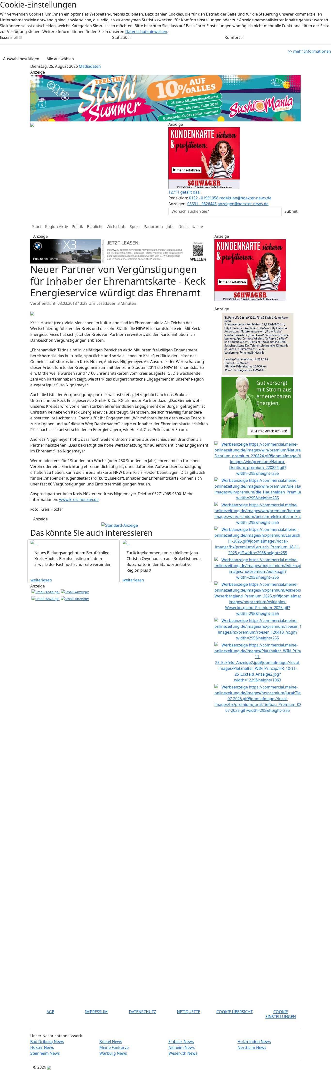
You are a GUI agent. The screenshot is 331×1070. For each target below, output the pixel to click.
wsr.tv (197, 226)
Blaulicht (95, 226)
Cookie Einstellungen (280, 1014)
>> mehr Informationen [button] (309, 51)
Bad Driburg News (47, 1041)
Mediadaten (90, 66)
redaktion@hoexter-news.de (245, 198)
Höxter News (42, 1047)
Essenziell (9, 37)
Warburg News (113, 1053)
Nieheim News (181, 1047)
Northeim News (251, 1047)
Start (36, 226)
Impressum (96, 1011)
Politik (77, 226)
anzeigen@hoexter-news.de (243, 203)
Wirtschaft (116, 226)
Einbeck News (181, 1041)
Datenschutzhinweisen (146, 31)
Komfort (232, 37)
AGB (50, 1011)
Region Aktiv (56, 226)
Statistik (119, 37)
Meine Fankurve (114, 1047)
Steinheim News (45, 1053)
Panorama (153, 226)
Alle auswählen (60, 58)
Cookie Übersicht (234, 1011)
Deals (183, 226)
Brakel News (110, 1041)
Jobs (170, 226)
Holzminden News (254, 1041)
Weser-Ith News (182, 1053)
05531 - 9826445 (202, 203)
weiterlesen (41, 580)
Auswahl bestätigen (21, 58)
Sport (135, 226)
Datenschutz (142, 1011)
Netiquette (188, 1011)
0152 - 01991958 (204, 198)
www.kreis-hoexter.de (79, 499)
